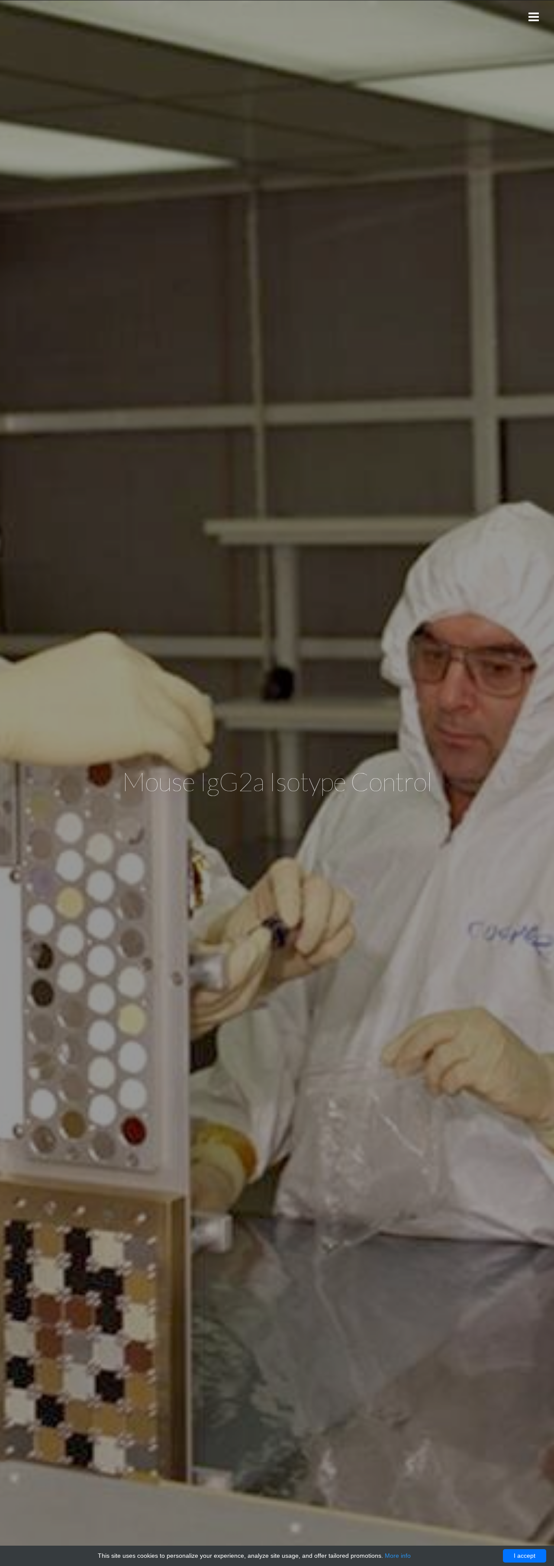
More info (398, 1555)
